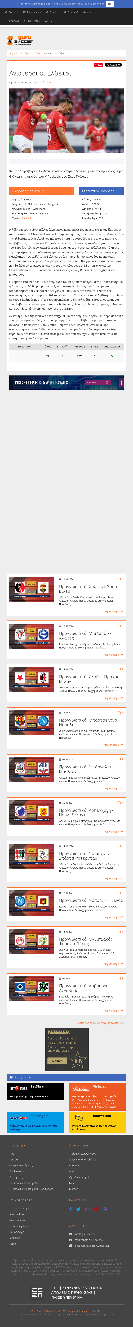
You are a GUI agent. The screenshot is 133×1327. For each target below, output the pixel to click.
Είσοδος (54, 12)
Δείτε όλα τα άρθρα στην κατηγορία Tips (101, 1022)
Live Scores (33, 20)
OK (110, 4)
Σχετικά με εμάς (53, 1311)
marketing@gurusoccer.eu (89, 1239)
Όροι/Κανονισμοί (79, 1177)
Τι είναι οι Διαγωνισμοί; (82, 1153)
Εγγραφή (72, 12)
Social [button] (12, 12)
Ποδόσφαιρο (16, 1232)
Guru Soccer (37, 1311)
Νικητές (73, 1188)
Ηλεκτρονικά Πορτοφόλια (23, 1183)
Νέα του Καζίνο (18, 1220)
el (88, 12)
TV (50, 20)
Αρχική (13, 53)
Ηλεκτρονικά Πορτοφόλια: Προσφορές (31, 1188)
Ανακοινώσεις (17, 1214)
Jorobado (53, 82)
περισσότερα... (112, 611)
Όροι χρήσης (69, 1311)
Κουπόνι (74, 1165)
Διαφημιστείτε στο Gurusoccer (92, 1245)
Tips (37, 53)
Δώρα (72, 1171)
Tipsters (13, 1159)
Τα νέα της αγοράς (19, 1208)
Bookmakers (16, 1171)
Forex (12, 1243)
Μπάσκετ (14, 1237)
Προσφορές (16, 1177)
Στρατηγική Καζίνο (19, 1226)
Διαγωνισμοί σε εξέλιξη (82, 1159)
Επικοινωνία (33, 12)
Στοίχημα (26, 53)
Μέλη (72, 1183)
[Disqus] (66, 435)
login (68, 1314)
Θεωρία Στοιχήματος (21, 1165)
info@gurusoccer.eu (86, 1234)
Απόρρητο (84, 1311)
